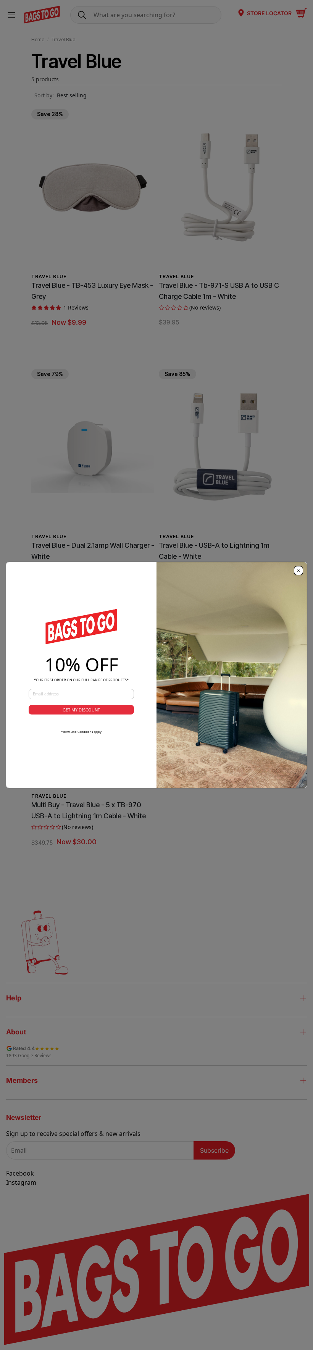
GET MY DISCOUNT (81, 710)
